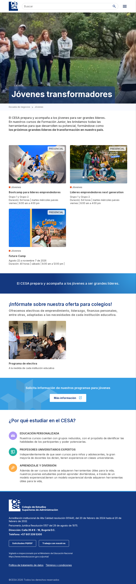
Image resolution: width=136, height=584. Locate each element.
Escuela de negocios (19, 107)
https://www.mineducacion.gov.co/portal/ (29, 556)
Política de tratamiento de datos (26, 565)
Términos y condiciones (59, 565)
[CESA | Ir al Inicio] (13, 6)
